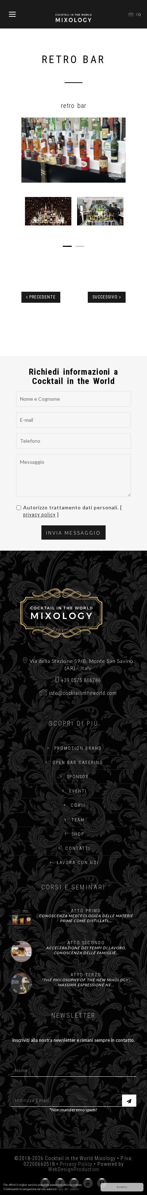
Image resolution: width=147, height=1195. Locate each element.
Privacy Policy (76, 1164)
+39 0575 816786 (81, 680)
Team (78, 819)
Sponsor (78, 776)
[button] (29, 150)
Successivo (105, 297)
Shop (78, 834)
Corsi (78, 805)
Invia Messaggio (73, 533)
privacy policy (39, 515)
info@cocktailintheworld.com (83, 693)
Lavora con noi (78, 862)
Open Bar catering (77, 762)
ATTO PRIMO (86, 910)
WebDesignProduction (73, 1169)
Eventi (78, 791)
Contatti (77, 848)
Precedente (42, 297)
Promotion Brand (78, 748)
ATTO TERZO (86, 974)
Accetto (122, 1187)
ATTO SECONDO (86, 942)
